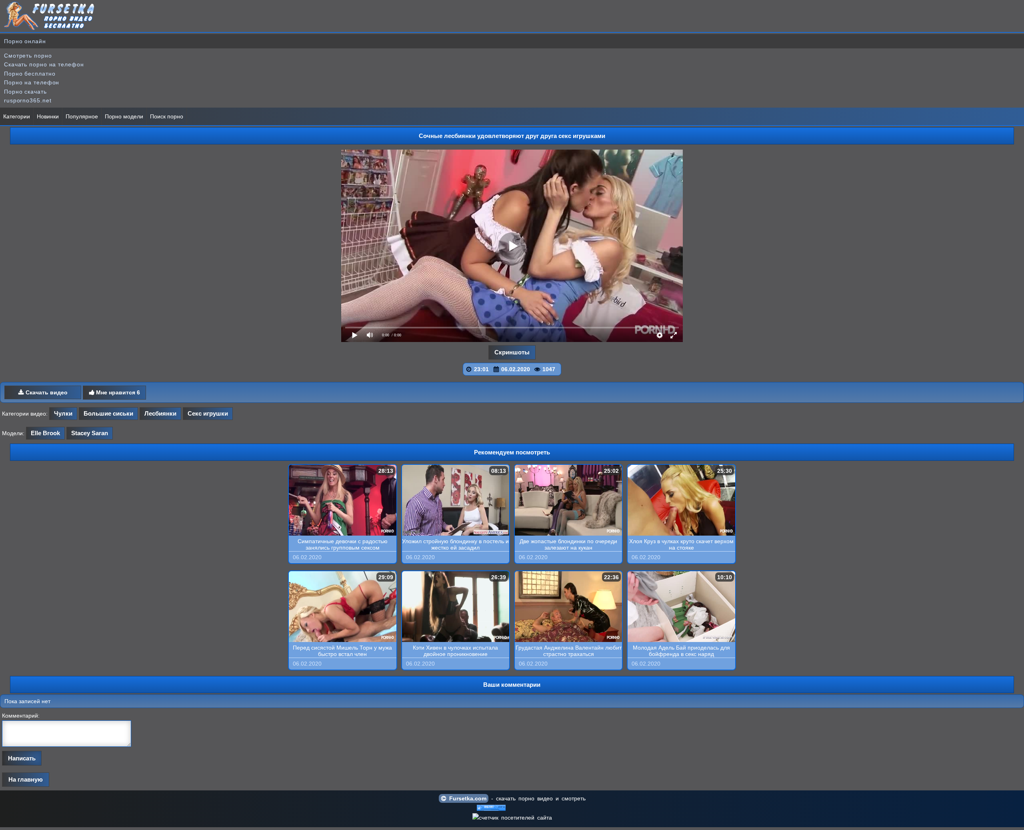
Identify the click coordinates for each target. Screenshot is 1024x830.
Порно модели (124, 116)
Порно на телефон (31, 82)
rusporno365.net (28, 100)
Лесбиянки (160, 413)
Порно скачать (25, 91)
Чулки (63, 413)
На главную (25, 779)
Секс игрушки (208, 413)
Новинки (48, 116)
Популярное (82, 116)
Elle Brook (45, 433)
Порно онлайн (25, 41)
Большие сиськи (108, 413)
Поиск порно (166, 116)
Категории (16, 116)
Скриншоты (512, 352)
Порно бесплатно (30, 73)
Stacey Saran (89, 433)
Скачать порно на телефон (44, 64)
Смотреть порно (28, 55)
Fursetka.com (466, 798)
